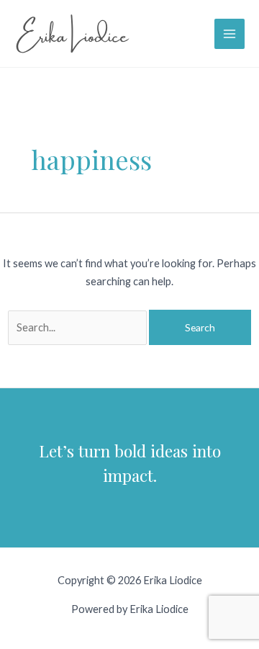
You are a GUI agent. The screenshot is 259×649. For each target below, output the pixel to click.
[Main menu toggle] (229, 34)
